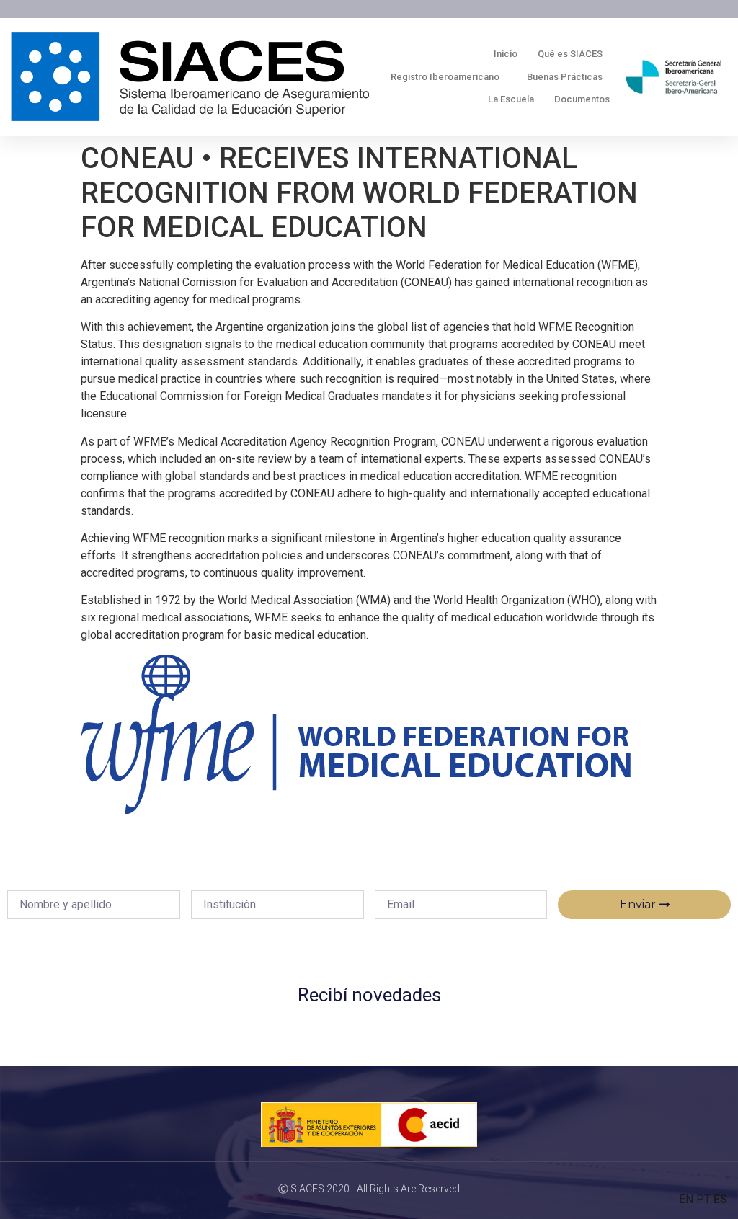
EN (686, 1199)
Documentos (582, 99)
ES (720, 1199)
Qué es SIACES (570, 53)
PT (703, 1199)
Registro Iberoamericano (445, 76)
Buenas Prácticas (565, 76)
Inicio (505, 53)
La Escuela (511, 99)
